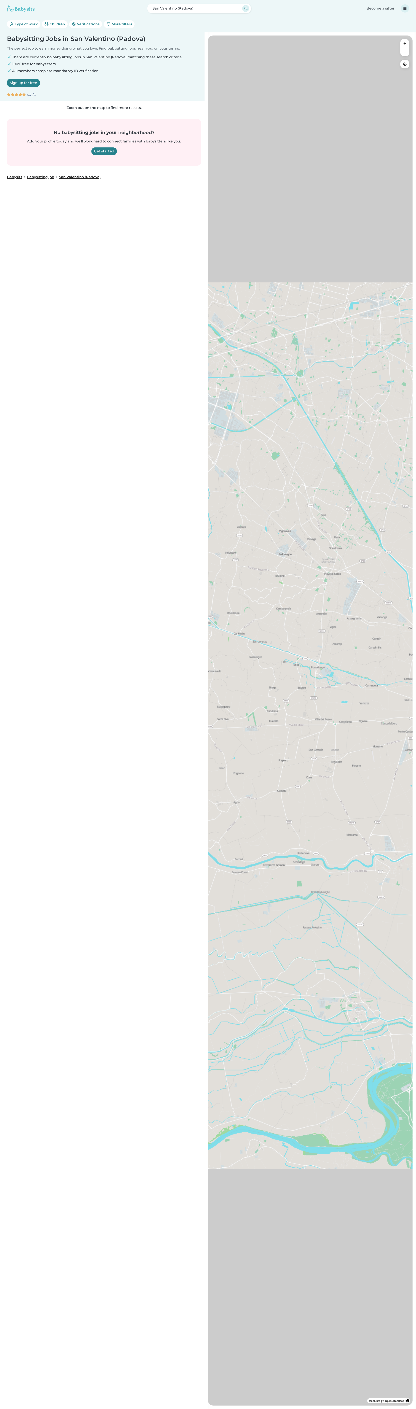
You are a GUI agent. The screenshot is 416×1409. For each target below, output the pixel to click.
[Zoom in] (404, 43)
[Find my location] (404, 64)
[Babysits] (21, 8)
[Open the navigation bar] (405, 8)
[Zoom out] (404, 52)
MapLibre (374, 1401)
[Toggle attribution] (407, 1400)
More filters (121, 24)
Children (57, 24)
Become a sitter (381, 8)
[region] (310, 721)
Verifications (87, 24)
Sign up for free (23, 83)
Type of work (26, 24)
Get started (104, 151)
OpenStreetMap (394, 1401)
